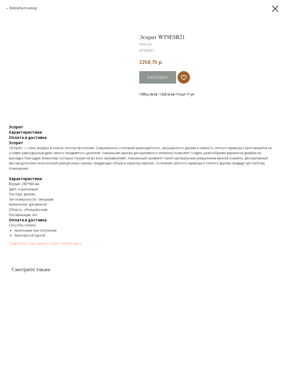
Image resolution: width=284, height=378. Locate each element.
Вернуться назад (23, 8)
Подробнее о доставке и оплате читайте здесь (45, 243)
